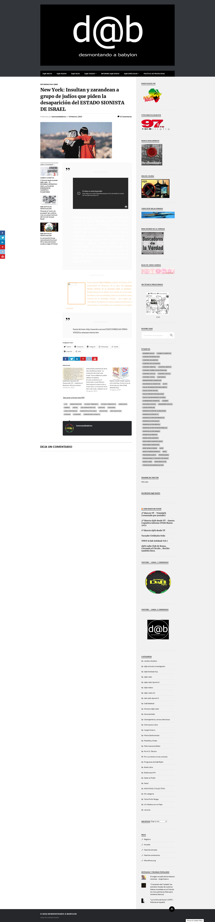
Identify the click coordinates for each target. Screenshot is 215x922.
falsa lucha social (150, 390)
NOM (161, 448)
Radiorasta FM (150, 772)
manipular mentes (150, 434)
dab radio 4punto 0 (151, 698)
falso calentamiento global (154, 397)
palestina (103, 411)
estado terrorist (91, 404)
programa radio (149, 455)
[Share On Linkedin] (77, 359)
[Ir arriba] (172, 909)
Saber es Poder (150, 778)
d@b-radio (62, 74)
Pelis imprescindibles (152, 746)
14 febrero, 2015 (75, 116)
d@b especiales (131, 74)
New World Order (150, 448)
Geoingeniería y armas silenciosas (157, 719)
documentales (149, 714)
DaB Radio (161, 377)
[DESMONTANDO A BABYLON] (107, 64)
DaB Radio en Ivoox (152, 509)
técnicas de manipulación (153, 465)
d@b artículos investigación (154, 666)
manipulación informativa (153, 417)
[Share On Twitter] (71, 359)
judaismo (111, 407)
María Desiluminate (150, 438)
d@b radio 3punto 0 (151, 682)
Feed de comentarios (152, 855)
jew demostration (88, 407)
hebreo (67, 407)
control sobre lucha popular (155, 370)
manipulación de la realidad (154, 411)
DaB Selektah (149, 703)
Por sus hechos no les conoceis (156, 757)
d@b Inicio (47, 74)
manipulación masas (151, 421)
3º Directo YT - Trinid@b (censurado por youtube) (153, 514)
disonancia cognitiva (151, 384)
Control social (149, 373)
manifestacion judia (88, 411)
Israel (75, 407)
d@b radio (148, 677)
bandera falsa (148, 353)
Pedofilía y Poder (150, 741)
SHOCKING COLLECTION (154, 788)
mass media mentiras (151, 444)
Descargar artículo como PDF (74, 398)
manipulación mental (151, 424)
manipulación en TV (150, 414)
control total (149, 377)
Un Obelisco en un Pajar (153, 804)
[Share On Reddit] (89, 359)
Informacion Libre (49, 84)
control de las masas (151, 363)
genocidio (123, 404)
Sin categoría (149, 794)
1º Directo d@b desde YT (153, 530)
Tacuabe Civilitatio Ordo (153, 536)
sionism (67, 414)
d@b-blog (75, 74)
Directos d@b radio (151, 709)
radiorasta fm (160, 461)
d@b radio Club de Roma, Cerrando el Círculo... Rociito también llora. (155, 548)
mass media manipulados (152, 441)
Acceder (147, 844)
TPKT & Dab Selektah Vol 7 (154, 541)
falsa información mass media (155, 387)
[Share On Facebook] (65, 359)
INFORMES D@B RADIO (110, 74)
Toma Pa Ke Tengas (151, 799)
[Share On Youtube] (95, 359)
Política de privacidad (154, 74)
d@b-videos (90, 74)
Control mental (149, 367)
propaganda (164, 455)
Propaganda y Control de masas (155, 458)
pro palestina (115, 411)
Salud (146, 783)
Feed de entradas (150, 850)
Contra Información (151, 356)
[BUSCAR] (171, 335)
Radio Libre (147, 461)
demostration (76, 404)
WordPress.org (150, 860)
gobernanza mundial (151, 400)
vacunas (147, 810)
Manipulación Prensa (151, 431)
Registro (147, 839)
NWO (165, 451)
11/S (65, 404)
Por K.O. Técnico (150, 751)
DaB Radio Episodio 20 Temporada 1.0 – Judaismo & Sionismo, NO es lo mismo (73, 383)
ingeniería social (165, 404)
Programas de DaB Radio (153, 762)
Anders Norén (53, 917)
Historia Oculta (149, 404)
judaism (101, 407)
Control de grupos (150, 360)
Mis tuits (144, 482)
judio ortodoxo (70, 411)
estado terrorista (108, 404)
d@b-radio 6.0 (149, 693)
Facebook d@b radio (150, 493)
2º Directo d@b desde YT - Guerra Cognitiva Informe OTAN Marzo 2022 (157, 523)
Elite (165, 384)
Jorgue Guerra (149, 730)
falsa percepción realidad (153, 394)
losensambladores (59, 116)
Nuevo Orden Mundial (151, 451)
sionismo (77, 414)
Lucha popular (149, 407)
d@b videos (148, 687)
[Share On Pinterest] (83, 359)
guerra (165, 400)
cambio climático (164, 353)
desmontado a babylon (152, 380)
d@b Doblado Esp (151, 671)
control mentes (165, 367)
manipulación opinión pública (155, 427)
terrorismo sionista (92, 414)
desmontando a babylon (62, 914)
